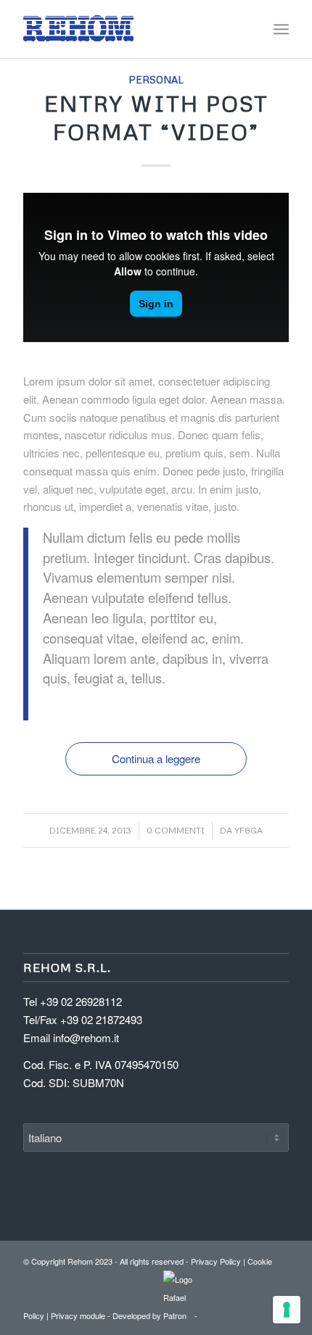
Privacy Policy (216, 1261)
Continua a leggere (156, 758)
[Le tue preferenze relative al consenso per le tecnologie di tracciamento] (286, 1309)
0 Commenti (176, 830)
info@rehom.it (86, 1037)
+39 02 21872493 (101, 1019)
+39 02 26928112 (81, 1001)
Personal (156, 79)
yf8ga (248, 830)
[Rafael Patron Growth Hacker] (177, 1315)
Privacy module (78, 1315)
